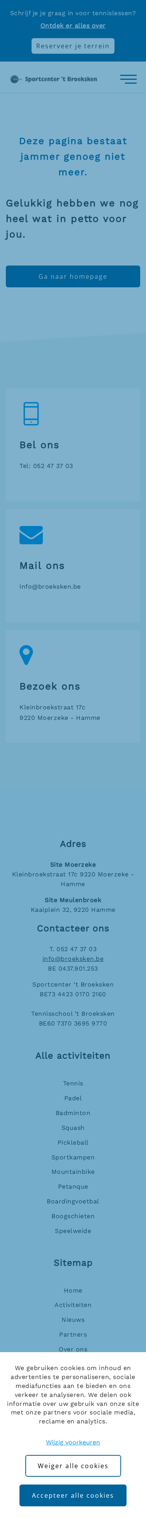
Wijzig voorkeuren (73, 1442)
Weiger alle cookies (73, 1466)
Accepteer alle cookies (73, 1495)
